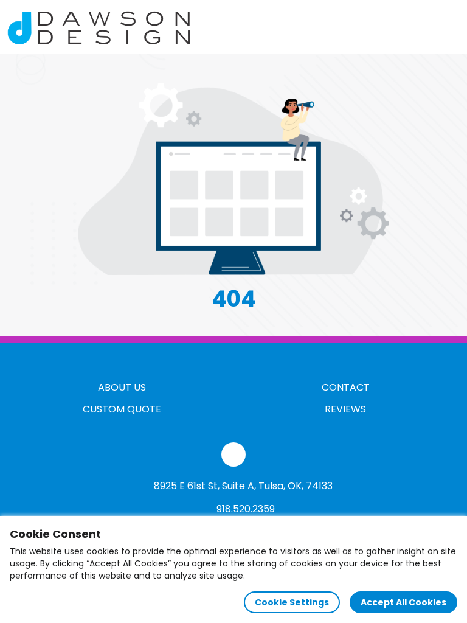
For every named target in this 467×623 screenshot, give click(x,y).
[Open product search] (421, 26)
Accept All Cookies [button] (403, 602)
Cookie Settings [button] (292, 602)
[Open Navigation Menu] (446, 26)
